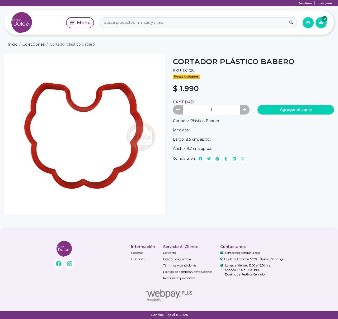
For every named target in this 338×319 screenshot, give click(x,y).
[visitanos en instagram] (69, 264)
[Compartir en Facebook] (200, 159)
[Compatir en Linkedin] (234, 159)
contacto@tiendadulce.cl (243, 253)
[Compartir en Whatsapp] (242, 159)
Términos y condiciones (179, 265)
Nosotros (137, 253)
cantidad (183, 102)
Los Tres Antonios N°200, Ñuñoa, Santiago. (254, 259)
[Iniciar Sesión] (308, 22)
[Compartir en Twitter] (209, 159)
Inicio (12, 44)
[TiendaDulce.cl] (34, 22)
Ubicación (138, 259)
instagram (325, 3)
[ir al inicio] (64, 249)
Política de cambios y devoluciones (187, 272)
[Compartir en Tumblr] (225, 159)
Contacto (169, 253)
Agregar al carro (296, 109)
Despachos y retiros (177, 259)
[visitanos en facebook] (59, 264)
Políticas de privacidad (179, 278)
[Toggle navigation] (80, 22)
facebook (305, 3)
